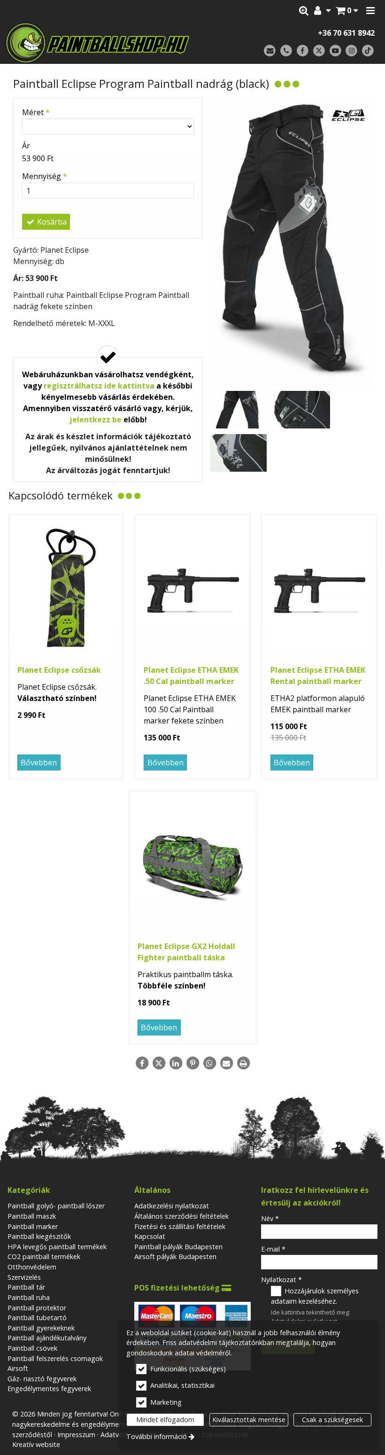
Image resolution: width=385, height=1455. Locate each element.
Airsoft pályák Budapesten (175, 1256)
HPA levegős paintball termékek (57, 1246)
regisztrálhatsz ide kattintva (99, 386)
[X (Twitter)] (319, 51)
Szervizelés (24, 1277)
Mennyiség (44, 176)
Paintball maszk (32, 1216)
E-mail (273, 1249)
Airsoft (18, 1368)
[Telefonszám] (286, 51)
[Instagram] (351, 51)
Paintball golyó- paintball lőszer (56, 1205)
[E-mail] (270, 51)
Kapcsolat (149, 1236)
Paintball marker (33, 1226)
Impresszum (76, 1434)
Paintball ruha (29, 1297)
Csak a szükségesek (332, 1419)
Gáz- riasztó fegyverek (42, 1378)
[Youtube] (335, 51)
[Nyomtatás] (243, 1063)
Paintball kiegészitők (39, 1236)
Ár (26, 145)
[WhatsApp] (209, 1063)
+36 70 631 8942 (346, 33)
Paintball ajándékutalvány (47, 1337)
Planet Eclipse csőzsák (59, 670)
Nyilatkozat (281, 1279)
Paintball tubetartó (37, 1317)
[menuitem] (347, 11)
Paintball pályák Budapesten (178, 1246)
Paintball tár (26, 1287)
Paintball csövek (32, 1348)
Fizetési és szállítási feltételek (179, 1226)
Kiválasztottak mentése (248, 1419)
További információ (156, 1436)
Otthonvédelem (32, 1266)
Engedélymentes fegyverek (49, 1388)
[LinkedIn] (175, 1063)
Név (270, 1218)
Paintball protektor (37, 1307)
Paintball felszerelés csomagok (55, 1358)
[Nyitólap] (107, 43)
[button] (370, 11)
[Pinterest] (192, 1063)
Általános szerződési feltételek (181, 1216)
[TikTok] (368, 51)
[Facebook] (302, 51)
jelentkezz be (95, 419)
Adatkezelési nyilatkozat (171, 1205)
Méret (36, 112)
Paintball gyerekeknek (41, 1327)
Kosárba (51, 222)
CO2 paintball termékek (44, 1256)
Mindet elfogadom (165, 1419)
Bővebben (39, 762)
